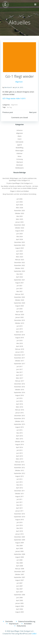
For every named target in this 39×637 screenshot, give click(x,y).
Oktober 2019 (19, 323)
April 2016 (19, 404)
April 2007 (19, 592)
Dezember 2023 (19, 242)
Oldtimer (19, 153)
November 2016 (19, 387)
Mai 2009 (19, 545)
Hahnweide (19, 142)
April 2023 (19, 254)
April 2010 (19, 531)
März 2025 (19, 219)
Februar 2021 (19, 294)
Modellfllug (19, 148)
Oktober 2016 (19, 390)
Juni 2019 (19, 329)
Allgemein (19, 82)
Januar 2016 (20, 413)
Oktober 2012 (19, 470)
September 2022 (19, 271)
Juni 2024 (19, 234)
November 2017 (19, 358)
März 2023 (19, 257)
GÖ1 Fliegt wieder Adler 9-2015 (14, 98)
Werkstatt (19, 165)
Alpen (20, 136)
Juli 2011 (19, 499)
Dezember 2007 (19, 571)
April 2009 (19, 548)
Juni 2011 (19, 502)
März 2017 (19, 378)
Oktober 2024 (19, 228)
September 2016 (19, 392)
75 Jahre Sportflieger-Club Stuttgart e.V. (19, 183)
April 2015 (19, 436)
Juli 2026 (19, 199)
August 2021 (19, 283)
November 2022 (19, 265)
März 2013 (19, 459)
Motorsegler (20, 150)
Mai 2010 (19, 528)
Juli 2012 (19, 479)
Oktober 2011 (19, 493)
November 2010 (19, 514)
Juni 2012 (19, 482)
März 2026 (19, 208)
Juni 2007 (19, 586)
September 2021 (19, 280)
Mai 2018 (19, 343)
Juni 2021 (19, 288)
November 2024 (19, 225)
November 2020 (19, 297)
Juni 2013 (19, 453)
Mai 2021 (19, 291)
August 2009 (19, 543)
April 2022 (19, 277)
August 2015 (19, 427)
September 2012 (19, 473)
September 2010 (19, 517)
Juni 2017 (19, 369)
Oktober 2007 (19, 574)
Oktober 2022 (19, 268)
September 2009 (19, 540)
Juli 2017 (19, 366)
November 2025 (19, 210)
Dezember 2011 (19, 491)
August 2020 (19, 306)
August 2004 (19, 606)
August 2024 (19, 231)
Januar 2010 (20, 534)
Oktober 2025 (19, 213)
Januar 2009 (20, 551)
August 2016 (19, 395)
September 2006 (19, 595)
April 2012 (19, 488)
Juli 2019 (19, 326)
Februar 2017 (19, 381)
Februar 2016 (19, 410)
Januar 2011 (20, 511)
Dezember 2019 (19, 320)
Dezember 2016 (19, 384)
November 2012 (19, 467)
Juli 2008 (19, 560)
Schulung (19, 159)
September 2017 (19, 364)
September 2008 (19, 554)
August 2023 (19, 248)
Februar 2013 (19, 462)
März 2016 (19, 407)
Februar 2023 (19, 260)
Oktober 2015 (19, 421)
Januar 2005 (20, 603)
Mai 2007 (19, 589)
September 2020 (19, 303)
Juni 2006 (19, 597)
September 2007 (19, 577)
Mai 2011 (19, 505)
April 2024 (19, 239)
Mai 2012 (19, 485)
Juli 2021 (19, 286)
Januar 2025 (20, 222)
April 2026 (19, 205)
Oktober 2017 (19, 361)
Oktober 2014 (19, 441)
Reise (19, 156)
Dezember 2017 (19, 355)
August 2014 (19, 444)
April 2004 (19, 609)
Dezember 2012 (19, 465)
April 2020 (19, 312)
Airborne (19, 130)
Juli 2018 (19, 340)
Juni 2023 (19, 251)
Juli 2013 (19, 450)
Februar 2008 (19, 569)
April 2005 (19, 600)
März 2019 (19, 332)
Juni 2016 (19, 401)
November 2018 (19, 335)
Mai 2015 (19, 433)
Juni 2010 (19, 525)
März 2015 (19, 439)
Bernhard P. (8, 87)
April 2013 (19, 456)
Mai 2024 (19, 236)
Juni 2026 (19, 202)
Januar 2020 (20, 317)
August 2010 (19, 519)
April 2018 (19, 346)
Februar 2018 (19, 349)
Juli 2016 (19, 398)
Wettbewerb (19, 168)
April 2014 (19, 447)
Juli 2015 (19, 430)
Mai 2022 (19, 274)
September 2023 (19, 245)
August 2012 (19, 476)
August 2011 (19, 496)
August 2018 (19, 338)
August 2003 (19, 612)
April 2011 (19, 508)
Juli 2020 (19, 309)
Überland (19, 162)
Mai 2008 (19, 563)
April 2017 (19, 375)
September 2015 (19, 424)
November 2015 (19, 418)
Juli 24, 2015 (19, 87)
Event (19, 139)
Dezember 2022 (19, 262)
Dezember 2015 (19, 415)
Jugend (19, 145)
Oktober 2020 (19, 300)
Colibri (34, 634)
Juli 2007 (19, 583)
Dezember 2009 (19, 537)
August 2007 (19, 580)
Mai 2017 (19, 372)
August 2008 (19, 557)
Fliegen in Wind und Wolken (19, 191)
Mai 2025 (19, 216)
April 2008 (19, 566)
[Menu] (35, 4)
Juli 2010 (19, 522)
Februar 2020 (19, 314)
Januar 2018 (20, 352)
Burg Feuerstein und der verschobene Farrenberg (19, 194)
